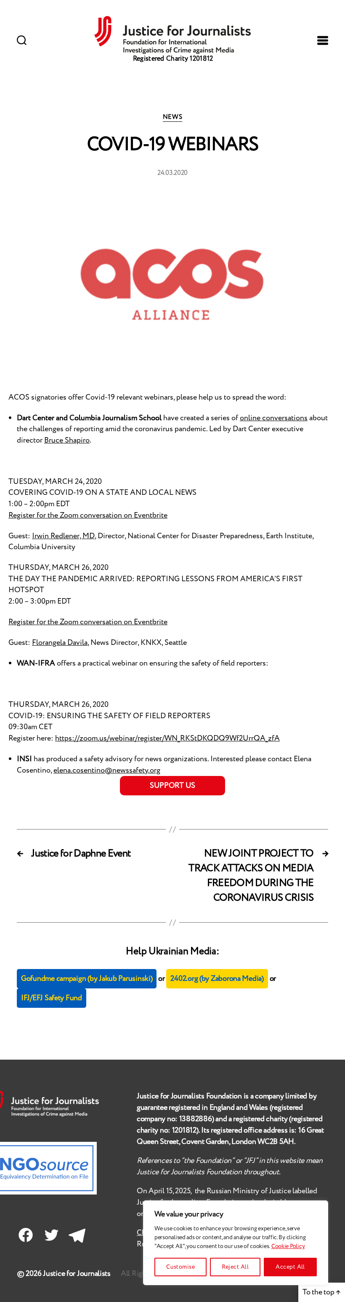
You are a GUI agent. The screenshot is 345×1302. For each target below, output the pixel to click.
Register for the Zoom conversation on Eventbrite (87, 515)
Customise (180, 1267)
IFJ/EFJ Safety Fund (51, 998)
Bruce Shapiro (67, 440)
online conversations (274, 418)
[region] (235, 1242)
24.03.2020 (172, 173)
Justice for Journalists (77, 1273)
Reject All (235, 1267)
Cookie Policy (288, 1246)
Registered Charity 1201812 (173, 59)
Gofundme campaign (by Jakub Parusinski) (86, 978)
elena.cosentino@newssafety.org (106, 770)
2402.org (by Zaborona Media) (216, 978)
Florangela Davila (60, 642)
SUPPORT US (172, 785)
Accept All (290, 1267)
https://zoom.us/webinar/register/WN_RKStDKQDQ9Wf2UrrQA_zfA (167, 738)
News (172, 117)
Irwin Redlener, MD (63, 536)
